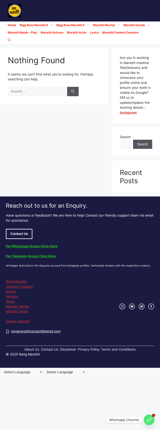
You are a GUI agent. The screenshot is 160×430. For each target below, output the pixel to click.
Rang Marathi (16, 281)
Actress (12, 297)
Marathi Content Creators (120, 32)
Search (125, 137)
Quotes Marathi (18, 321)
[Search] (73, 91)
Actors (11, 291)
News (10, 301)
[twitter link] (142, 306)
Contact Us (19, 234)
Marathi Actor (77, 32)
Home (12, 25)
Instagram (128, 113)
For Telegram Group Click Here (31, 256)
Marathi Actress (52, 32)
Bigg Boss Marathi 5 (70, 25)
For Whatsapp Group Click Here (32, 246)
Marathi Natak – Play (22, 32)
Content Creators (19, 287)
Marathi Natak (17, 311)
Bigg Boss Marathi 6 (34, 25)
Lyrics (94, 32)
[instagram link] (122, 306)
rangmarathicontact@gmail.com (36, 331)
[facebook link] (151, 306)
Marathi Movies (104, 25)
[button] (9, 40)
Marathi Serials (134, 25)
